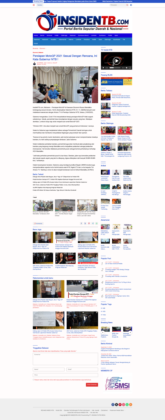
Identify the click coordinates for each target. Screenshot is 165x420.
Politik (56, 35)
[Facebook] (112, 405)
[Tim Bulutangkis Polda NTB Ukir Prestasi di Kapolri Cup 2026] (108, 130)
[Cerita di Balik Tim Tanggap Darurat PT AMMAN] (116, 201)
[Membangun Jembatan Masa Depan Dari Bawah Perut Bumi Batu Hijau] (105, 172)
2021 (45, 63)
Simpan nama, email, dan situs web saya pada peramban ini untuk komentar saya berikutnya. (62, 380)
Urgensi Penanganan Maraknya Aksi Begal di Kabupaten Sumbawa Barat (116, 192)
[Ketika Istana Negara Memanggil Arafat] (127, 186)
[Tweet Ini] (85, 223)
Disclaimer (104, 410)
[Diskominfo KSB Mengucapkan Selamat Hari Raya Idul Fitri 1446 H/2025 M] (116, 226)
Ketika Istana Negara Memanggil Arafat (127, 192)
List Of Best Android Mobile (113, 263)
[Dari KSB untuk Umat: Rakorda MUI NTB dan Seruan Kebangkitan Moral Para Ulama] (127, 172)
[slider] (115, 67)
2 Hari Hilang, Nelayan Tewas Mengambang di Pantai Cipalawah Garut (115, 363)
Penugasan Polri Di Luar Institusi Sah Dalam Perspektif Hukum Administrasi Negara (116, 178)
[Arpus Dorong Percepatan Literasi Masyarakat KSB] (127, 241)
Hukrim (71, 39)
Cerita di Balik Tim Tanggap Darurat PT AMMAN (116, 207)
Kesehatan (116, 39)
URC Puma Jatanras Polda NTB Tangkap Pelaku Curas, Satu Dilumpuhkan (56, 185)
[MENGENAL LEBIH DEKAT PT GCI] (105, 226)
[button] (127, 5)
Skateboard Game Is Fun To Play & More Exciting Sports (118, 283)
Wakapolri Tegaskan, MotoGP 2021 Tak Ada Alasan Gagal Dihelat (64, 214)
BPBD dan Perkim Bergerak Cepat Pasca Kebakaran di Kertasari (116, 335)
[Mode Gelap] (131, 5)
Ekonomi (35, 52)
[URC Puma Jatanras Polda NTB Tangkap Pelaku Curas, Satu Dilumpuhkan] (43, 258)
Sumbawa (102, 35)
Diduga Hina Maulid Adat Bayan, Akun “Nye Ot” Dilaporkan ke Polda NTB (56, 177)
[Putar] (103, 68)
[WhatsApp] (127, 405)
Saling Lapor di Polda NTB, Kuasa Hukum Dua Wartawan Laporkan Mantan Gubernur (60, 182)
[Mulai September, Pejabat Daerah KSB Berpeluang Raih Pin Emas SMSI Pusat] (105, 114)
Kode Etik (59, 410)
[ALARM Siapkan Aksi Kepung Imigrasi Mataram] (65, 258)
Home (36, 35)
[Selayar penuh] (130, 68)
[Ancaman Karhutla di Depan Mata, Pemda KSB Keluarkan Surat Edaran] (105, 97)
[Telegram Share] (92, 223)
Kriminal (49, 35)
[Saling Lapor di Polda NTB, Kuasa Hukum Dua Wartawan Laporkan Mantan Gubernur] (88, 237)
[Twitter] (116, 405)
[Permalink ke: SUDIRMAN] (34, 63)
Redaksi (40, 5)
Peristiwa (87, 39)
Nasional (72, 35)
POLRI (36, 43)
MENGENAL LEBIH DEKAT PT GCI (105, 232)
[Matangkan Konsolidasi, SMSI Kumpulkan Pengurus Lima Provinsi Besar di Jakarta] (127, 329)
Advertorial (62, 39)
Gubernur (49, 63)
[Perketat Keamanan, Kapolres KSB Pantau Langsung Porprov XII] (125, 147)
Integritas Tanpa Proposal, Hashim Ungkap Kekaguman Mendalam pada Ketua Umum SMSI (50, 1)
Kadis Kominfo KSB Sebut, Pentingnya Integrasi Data (105, 247)
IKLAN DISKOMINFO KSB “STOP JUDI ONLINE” (116, 247)
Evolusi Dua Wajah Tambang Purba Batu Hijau (104, 207)
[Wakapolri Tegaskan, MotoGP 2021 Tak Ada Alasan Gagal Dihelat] (65, 205)
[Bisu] (127, 68)
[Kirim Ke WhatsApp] (96, 223)
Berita (42, 35)
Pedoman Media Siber (117, 410)
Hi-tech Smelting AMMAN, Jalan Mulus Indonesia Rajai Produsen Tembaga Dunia (104, 192)
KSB (104, 308)
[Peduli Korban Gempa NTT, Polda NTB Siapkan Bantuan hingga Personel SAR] (65, 237)
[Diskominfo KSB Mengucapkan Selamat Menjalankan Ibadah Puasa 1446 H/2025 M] (127, 226)
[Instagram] (123, 405)
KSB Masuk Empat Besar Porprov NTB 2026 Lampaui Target (124, 138)
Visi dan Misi (94, 412)
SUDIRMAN (40, 63)
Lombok (93, 35)
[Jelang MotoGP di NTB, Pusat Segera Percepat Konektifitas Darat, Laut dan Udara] (87, 205)
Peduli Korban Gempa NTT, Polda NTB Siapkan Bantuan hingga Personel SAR (57, 179)
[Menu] (34, 5)
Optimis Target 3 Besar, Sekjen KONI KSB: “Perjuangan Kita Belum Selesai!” (108, 154)
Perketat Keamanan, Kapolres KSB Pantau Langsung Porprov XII (124, 154)
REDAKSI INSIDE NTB (47, 410)
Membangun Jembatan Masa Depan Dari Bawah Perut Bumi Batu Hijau (105, 178)
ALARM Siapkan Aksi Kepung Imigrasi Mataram (48, 187)
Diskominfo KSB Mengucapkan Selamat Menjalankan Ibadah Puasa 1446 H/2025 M (127, 232)
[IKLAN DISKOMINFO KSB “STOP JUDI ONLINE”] (116, 241)
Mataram (45, 39)
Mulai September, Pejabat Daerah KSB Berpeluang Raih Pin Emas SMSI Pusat (108, 1)
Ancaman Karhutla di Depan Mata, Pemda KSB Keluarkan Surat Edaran (121, 96)
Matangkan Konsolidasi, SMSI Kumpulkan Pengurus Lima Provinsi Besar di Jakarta (127, 335)
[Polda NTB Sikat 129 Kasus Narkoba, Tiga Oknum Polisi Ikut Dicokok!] (88, 258)
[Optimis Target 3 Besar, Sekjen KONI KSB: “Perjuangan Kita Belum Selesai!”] (108, 147)
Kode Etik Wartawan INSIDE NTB (78, 412)
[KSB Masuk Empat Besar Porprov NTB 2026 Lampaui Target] (125, 130)
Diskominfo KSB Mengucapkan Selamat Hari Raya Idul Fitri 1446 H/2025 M (116, 232)
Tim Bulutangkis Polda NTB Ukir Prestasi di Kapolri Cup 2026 (108, 138)
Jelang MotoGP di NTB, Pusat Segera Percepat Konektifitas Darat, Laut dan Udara (86, 214)
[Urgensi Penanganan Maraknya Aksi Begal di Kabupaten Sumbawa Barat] (116, 186)
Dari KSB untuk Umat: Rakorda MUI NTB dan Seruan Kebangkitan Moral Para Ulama (127, 178)
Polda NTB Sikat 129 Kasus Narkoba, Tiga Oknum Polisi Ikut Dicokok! (54, 190)
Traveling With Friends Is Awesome (116, 276)
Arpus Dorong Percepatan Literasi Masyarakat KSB (127, 247)
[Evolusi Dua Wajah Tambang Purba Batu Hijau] (105, 201)
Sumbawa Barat (83, 35)
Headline (53, 39)
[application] (116, 61)
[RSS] (130, 405)
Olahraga (64, 35)
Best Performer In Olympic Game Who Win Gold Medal (117, 297)
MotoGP (55, 63)
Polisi (104, 315)
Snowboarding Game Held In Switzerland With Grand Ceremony (118, 290)
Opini (116, 35)
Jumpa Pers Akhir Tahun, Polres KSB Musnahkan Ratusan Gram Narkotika (116, 356)
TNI (124, 39)
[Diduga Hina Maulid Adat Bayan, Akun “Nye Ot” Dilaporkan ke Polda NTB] (43, 237)
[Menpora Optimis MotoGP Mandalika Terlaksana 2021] (43, 205)
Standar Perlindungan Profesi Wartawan (77, 410)
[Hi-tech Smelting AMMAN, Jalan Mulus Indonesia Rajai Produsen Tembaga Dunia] (105, 186)
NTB (104, 311)
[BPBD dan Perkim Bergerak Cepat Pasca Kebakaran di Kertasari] (116, 329)
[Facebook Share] (81, 223)
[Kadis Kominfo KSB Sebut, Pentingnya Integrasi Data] (105, 241)
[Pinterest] (120, 405)
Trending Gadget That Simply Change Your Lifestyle (117, 270)
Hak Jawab (95, 410)
